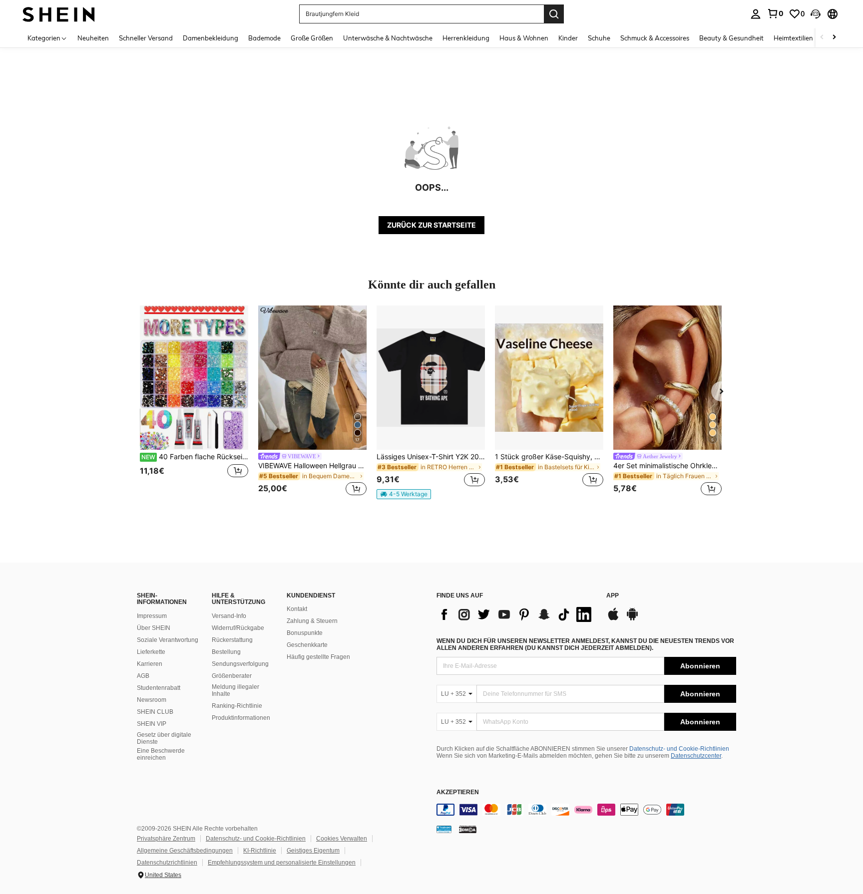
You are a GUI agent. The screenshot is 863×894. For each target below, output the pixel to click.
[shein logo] (58, 13)
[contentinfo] (586, 810)
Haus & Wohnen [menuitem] (523, 38)
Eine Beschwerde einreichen (161, 754)
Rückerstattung (232, 639)
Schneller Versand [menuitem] (146, 38)
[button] (816, 14)
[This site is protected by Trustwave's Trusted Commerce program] (443, 829)
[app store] (613, 618)
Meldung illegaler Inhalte (235, 690)
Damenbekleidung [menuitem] (210, 38)
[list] (516, 614)
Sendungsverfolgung (240, 663)
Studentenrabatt (158, 687)
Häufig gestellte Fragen (318, 656)
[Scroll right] (834, 37)
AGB (143, 675)
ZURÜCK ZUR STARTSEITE (431, 225)
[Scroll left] (822, 37)
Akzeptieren (457, 792)
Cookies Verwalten (341, 838)
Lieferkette (151, 651)
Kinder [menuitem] (568, 38)
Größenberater (232, 675)
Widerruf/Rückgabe (238, 627)
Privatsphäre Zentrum (166, 838)
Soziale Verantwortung (167, 639)
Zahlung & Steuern (312, 620)
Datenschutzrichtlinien (167, 862)
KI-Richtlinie (259, 850)
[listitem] (194, 402)
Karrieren (149, 663)
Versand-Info (229, 615)
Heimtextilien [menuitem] (793, 38)
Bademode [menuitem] (264, 38)
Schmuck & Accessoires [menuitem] (654, 38)
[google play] (632, 618)
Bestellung (226, 651)
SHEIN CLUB (155, 711)
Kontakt (297, 608)
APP (612, 596)
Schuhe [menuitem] (599, 38)
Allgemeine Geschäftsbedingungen (185, 850)
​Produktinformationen (241, 717)
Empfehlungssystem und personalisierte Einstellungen (282, 862)
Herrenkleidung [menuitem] (465, 38)
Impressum (152, 615)
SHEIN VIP (151, 723)
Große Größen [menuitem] (312, 38)
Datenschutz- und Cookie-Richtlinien (679, 748)
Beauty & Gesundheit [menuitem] (731, 38)
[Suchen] (554, 13)
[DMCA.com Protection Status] (467, 829)
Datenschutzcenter (696, 755)
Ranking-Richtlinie (237, 705)
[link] (775, 13)
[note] (404, 494)
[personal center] (756, 14)
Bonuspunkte (305, 632)
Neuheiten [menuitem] (93, 38)
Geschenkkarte (307, 644)
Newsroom (151, 699)
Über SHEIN (153, 627)
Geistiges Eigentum (313, 850)
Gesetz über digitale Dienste (164, 738)
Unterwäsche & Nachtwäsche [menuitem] (387, 38)
